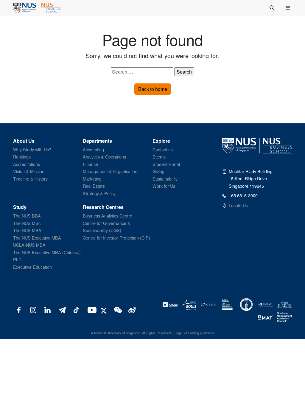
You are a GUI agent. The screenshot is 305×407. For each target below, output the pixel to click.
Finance (90, 164)
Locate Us (238, 205)
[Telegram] (62, 310)
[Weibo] (131, 310)
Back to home (152, 89)
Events (159, 156)
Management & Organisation (110, 171)
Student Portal (166, 164)
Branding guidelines (200, 332)
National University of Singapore (117, 332)
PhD (17, 259)
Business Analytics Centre (107, 215)
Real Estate (94, 186)
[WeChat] (117, 310)
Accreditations (26, 164)
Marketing (92, 178)
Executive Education (32, 267)
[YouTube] (91, 310)
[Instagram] (33, 310)
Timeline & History (30, 178)
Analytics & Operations (104, 156)
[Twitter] (104, 310)
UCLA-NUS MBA (29, 245)
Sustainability (165, 178)
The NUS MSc (27, 223)
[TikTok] (76, 310)
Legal (178, 332)
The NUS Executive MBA (37, 237)
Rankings (22, 156)
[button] (288, 8)
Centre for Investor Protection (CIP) (116, 237)
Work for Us (163, 186)
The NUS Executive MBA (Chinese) (47, 252)
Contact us (162, 149)
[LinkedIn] (47, 310)
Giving (158, 171)
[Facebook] (19, 310)
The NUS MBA (27, 230)
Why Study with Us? (32, 149)
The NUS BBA (27, 215)
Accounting (93, 149)
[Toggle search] (272, 8)
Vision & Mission (28, 171)
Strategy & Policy (99, 193)
